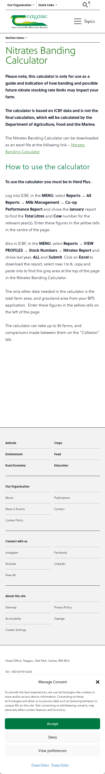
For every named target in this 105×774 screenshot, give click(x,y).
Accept (52, 723)
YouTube (10, 564)
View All (10, 575)
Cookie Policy (14, 520)
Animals (10, 443)
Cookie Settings (15, 630)
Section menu (14, 37)
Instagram (11, 552)
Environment (14, 454)
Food (57, 454)
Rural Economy (15, 465)
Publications (62, 498)
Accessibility (13, 618)
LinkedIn (59, 564)
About (9, 498)
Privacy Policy (40, 765)
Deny (52, 737)
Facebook (60, 552)
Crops (58, 443)
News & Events (15, 509)
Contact (59, 509)
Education (61, 465)
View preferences (52, 750)
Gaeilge (59, 618)
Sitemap (10, 607)
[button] (97, 682)
